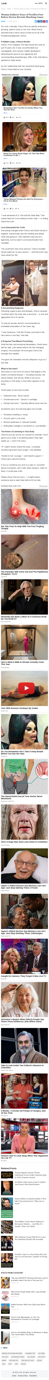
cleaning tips (30, 1353)
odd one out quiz (27, 1360)
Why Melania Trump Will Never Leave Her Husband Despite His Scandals (30, 1238)
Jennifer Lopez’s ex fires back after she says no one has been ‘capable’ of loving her (31, 1256)
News (9, 9)
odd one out (13, 1360)
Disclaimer (33, 1375)
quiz (3, 1364)
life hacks (31, 1357)
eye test (5, 1357)
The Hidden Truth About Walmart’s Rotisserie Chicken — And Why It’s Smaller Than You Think (29, 1224)
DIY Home (41, 1353)
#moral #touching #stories (12, 1353)
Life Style (41, 1357)
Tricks (23, 1364)
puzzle (39, 1360)
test (10, 1364)
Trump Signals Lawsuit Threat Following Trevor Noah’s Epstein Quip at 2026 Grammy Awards (30, 1175)
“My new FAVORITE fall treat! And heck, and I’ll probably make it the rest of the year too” (29, 1279)
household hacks (17, 1357)
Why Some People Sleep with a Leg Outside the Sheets (28, 1293)
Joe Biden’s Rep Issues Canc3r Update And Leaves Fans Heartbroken (30, 1183)
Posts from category (12, 1273)
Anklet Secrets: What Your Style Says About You (28, 1305)
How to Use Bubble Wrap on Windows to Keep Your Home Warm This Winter (29, 1333)
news (4, 1360)
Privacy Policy (23, 1375)
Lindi (4, 3)
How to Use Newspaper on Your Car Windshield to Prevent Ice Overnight (25, 1318)
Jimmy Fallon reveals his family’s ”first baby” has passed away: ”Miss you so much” (30, 1201)
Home (3, 9)
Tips (16, 1364)
